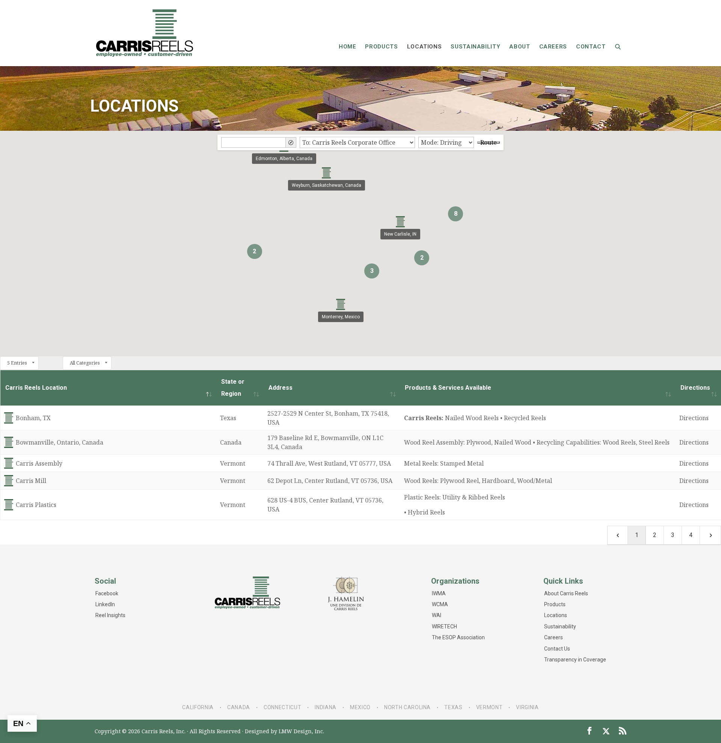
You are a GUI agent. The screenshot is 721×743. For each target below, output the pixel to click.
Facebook (106, 593)
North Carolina (407, 707)
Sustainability (560, 626)
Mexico (360, 707)
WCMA (440, 604)
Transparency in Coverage (575, 660)
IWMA (439, 593)
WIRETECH (444, 626)
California (197, 707)
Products (555, 604)
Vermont (489, 707)
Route (488, 142)
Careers (553, 637)
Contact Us (557, 649)
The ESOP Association (458, 637)
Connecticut (282, 707)
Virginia (527, 707)
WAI (436, 615)
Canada (238, 707)
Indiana (325, 707)
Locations (555, 615)
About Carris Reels (566, 593)
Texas (453, 707)
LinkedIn (105, 604)
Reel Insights (110, 615)
